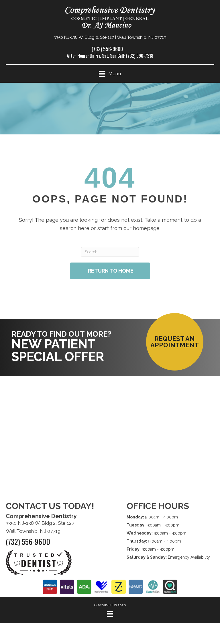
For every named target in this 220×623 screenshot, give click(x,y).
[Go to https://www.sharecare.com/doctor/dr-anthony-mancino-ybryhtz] (170, 587)
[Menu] (110, 614)
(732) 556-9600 (107, 49)
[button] (174, 342)
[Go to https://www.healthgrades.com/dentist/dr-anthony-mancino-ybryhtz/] (101, 587)
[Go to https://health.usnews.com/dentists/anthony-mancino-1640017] (50, 587)
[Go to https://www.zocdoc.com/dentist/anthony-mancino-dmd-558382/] (118, 587)
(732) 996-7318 (139, 55)
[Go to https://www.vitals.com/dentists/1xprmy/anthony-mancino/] (67, 587)
